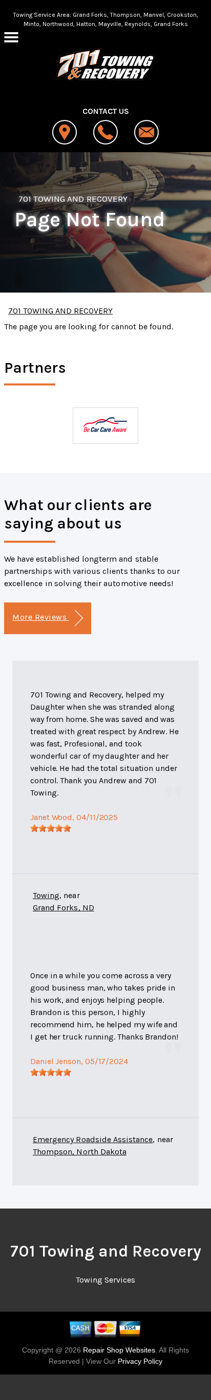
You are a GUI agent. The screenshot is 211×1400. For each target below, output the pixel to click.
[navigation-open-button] (11, 36)
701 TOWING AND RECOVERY (73, 199)
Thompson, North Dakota (79, 1151)
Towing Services (105, 1280)
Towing (46, 895)
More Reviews (40, 617)
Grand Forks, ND (63, 907)
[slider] (50, 828)
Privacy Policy (140, 1361)
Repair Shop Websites (118, 1350)
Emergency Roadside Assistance (93, 1139)
